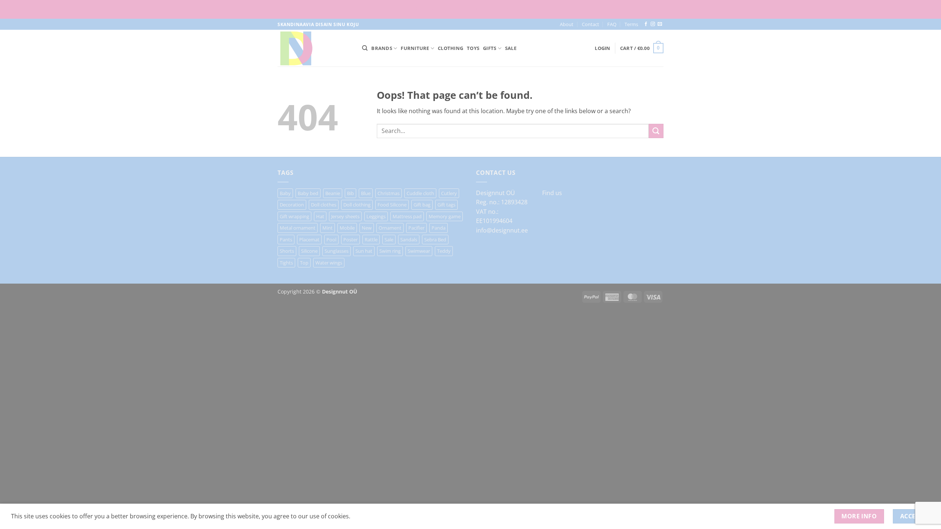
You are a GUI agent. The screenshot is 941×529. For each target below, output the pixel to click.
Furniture (415, 48)
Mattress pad (407, 216)
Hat (320, 216)
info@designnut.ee (502, 230)
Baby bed (308, 193)
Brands (381, 48)
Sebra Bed (435, 239)
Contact (590, 24)
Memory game (445, 216)
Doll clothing (357, 204)
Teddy (444, 251)
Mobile (347, 227)
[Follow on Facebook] (646, 24)
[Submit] (656, 131)
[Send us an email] (660, 24)
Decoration (292, 204)
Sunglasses (336, 251)
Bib (350, 193)
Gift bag (422, 204)
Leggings (376, 216)
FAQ (611, 24)
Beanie (332, 193)
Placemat (309, 239)
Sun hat (363, 251)
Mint (327, 227)
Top (304, 262)
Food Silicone (392, 204)
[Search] (365, 48)
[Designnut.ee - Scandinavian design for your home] (314, 48)
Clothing (450, 48)
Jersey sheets (345, 216)
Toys (473, 48)
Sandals (408, 239)
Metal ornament (297, 227)
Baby (285, 193)
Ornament (390, 227)
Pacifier (416, 227)
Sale (510, 48)
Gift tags (446, 204)
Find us (552, 193)
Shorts (287, 251)
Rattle (371, 239)
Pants (286, 239)
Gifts (489, 48)
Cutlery (449, 193)
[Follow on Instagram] (653, 24)
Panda (439, 227)
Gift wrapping (294, 216)
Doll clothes (323, 204)
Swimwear (419, 251)
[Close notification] (929, 9)
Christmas (389, 193)
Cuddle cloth (420, 193)
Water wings (328, 262)
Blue (366, 193)
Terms (631, 24)
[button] (602, 48)
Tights (286, 262)
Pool (331, 239)
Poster (350, 239)
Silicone (309, 251)
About (566, 24)
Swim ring (390, 251)
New (367, 227)
